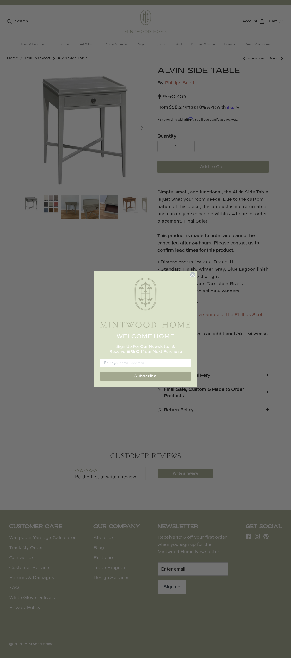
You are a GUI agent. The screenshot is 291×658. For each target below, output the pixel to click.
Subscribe (145, 376)
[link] (145, 302)
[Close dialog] (192, 274)
